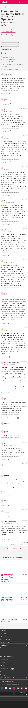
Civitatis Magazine (5, 651)
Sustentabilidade (5, 639)
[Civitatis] (4, 2)
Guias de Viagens (5, 654)
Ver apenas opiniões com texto (10, 69)
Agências (2, 665)
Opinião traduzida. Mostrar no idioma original (10, 90)
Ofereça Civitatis (5, 642)
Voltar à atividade (4, 7)
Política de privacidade (18, 706)
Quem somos (4, 633)
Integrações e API (5, 668)
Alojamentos (3, 672)
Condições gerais (5, 706)
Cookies (24, 706)
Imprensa (3, 636)
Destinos (2, 648)
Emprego (3, 675)
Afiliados (2, 662)
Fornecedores (4, 659)
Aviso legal (11, 706)
